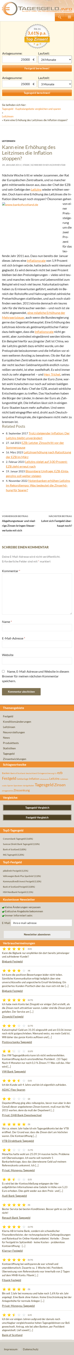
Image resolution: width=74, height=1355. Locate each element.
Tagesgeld (9, 753)
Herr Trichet (52, 374)
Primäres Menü (69, 17)
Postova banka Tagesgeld (17, 1042)
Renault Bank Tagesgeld (16, 1217)
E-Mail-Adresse (13, 638)
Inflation (34, 778)
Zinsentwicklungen (14, 759)
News (6, 737)
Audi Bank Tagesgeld (14, 1195)
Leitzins (36, 189)
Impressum (11, 1349)
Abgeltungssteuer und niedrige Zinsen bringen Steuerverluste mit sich (19, 523)
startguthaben (28, 785)
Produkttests (11, 743)
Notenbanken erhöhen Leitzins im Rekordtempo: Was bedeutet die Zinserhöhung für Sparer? (38, 485)
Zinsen (60, 784)
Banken (6, 773)
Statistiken (9, 748)
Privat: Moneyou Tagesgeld (18, 1170)
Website (7, 655)
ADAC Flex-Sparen (13, 1089)
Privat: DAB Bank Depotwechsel (22, 1115)
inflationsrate (44, 779)
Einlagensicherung (45, 773)
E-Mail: (6, 923)
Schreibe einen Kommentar (48, 164)
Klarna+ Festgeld (12, 1250)
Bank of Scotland (17, 773)
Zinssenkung (21, 790)
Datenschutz (30, 1349)
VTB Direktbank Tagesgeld (18, 1140)
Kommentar (11, 571)
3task (25, 164)
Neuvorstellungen (14, 732)
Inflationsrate (36, 260)
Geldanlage (22, 778)
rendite (4, 786)
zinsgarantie (7, 790)
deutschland (31, 773)
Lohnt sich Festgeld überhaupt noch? (56, 521)
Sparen (10, 785)
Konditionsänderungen (17, 721)
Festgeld (8, 716)
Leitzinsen (7, 116)
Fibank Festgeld (11, 1280)
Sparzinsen (18, 785)
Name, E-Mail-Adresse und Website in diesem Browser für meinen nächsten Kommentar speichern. (35, 676)
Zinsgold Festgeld (12, 1016)
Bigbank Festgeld (12, 961)
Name (7, 621)
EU (55, 773)
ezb (60, 772)
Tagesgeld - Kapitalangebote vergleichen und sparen (31, 108)
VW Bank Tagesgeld (14, 1071)
